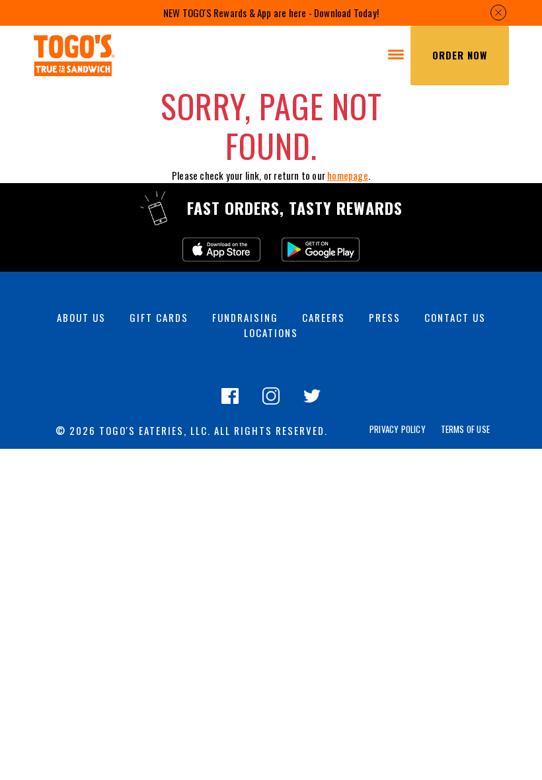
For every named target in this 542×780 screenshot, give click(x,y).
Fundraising (245, 317)
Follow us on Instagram (271, 403)
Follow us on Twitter (312, 403)
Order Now (459, 55)
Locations (271, 332)
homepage (347, 175)
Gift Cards (159, 317)
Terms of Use (465, 429)
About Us (81, 317)
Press (385, 317)
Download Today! (346, 12)
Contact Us (455, 317)
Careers (323, 317)
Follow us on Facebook (230, 403)
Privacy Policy (397, 429)
